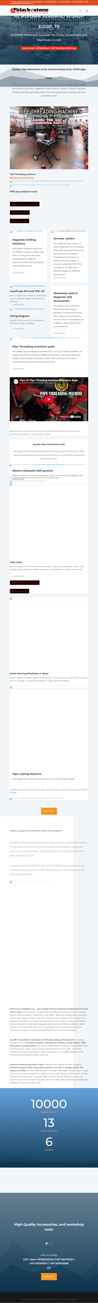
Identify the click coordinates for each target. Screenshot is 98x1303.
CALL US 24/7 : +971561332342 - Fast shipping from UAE (49, 48)
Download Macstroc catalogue (25, 204)
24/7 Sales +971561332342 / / (49, 1259)
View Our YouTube (20, 212)
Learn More (18, 272)
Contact (49, 811)
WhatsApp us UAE (19, 221)
